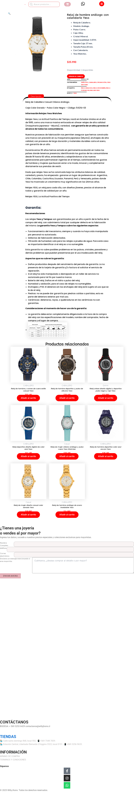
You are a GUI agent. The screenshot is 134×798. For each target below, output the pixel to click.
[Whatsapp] (67, 785)
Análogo (84, 82)
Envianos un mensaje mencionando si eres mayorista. (15, 559)
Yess (75, 93)
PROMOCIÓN (101, 82)
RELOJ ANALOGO (87, 88)
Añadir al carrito (76, 76)
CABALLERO (93, 82)
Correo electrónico (4, 554)
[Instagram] (67, 778)
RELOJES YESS (95, 90)
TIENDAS (8, 736)
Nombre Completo (4, 544)
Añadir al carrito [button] (28, 398)
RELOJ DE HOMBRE (99, 88)
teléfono (3, 548)
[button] (9, 13)
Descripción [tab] (36, 96)
